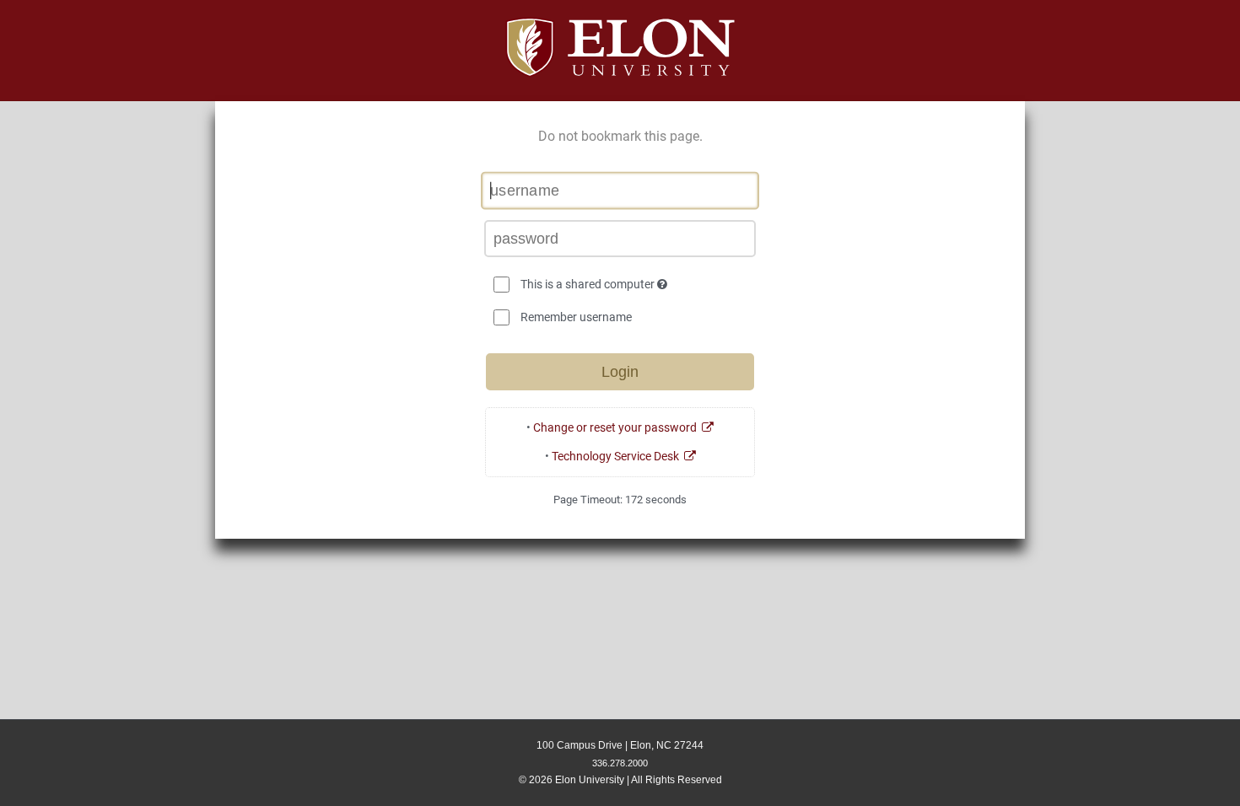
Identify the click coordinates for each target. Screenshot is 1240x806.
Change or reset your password (617, 427)
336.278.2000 (620, 763)
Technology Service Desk (618, 456)
